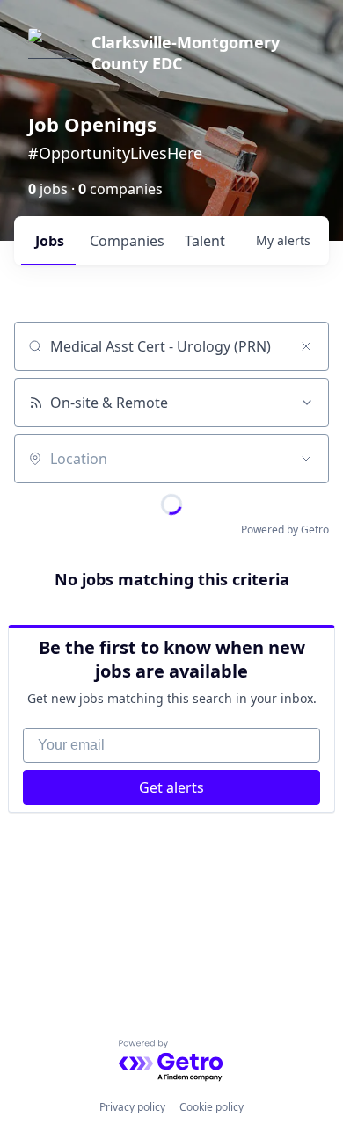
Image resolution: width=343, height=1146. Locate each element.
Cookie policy (211, 1106)
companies (127, 240)
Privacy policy (132, 1106)
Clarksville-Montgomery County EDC (185, 53)
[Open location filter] (306, 458)
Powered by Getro (285, 529)
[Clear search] (306, 346)
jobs (49, 240)
